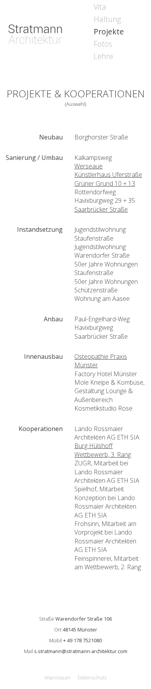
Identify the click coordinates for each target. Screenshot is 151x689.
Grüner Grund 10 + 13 (104, 183)
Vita (100, 7)
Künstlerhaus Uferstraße (108, 174)
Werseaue (88, 166)
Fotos (103, 44)
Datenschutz (92, 677)
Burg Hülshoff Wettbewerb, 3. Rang (102, 449)
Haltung (107, 19)
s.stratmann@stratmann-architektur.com (80, 651)
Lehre (103, 56)
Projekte (109, 31)
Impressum (57, 677)
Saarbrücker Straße (101, 209)
